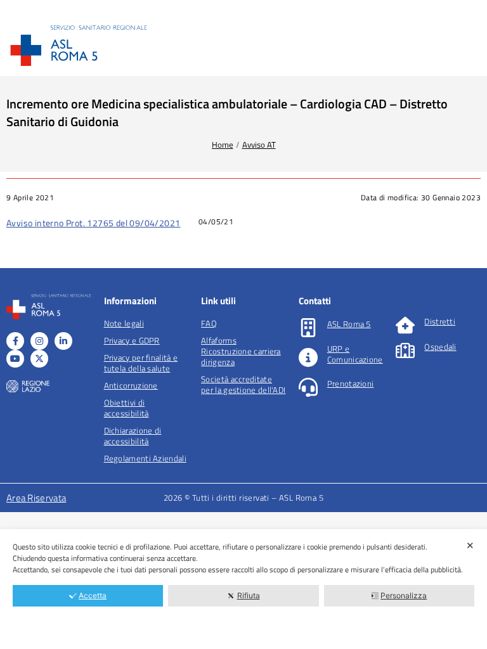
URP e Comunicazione (355, 354)
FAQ (209, 323)
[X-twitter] (39, 359)
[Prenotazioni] (308, 387)
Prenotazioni (350, 383)
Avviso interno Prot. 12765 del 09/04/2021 (93, 222)
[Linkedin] (63, 341)
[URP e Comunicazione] (308, 357)
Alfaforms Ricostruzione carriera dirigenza (241, 351)
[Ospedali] (405, 350)
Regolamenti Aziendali (145, 458)
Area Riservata (36, 498)
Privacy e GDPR (132, 340)
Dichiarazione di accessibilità (133, 435)
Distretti (439, 321)
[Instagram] (39, 341)
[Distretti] (405, 325)
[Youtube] (15, 359)
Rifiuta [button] (248, 595)
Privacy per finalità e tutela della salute (141, 363)
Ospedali (440, 346)
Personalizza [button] (403, 595)
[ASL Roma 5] (308, 327)
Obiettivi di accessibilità (126, 408)
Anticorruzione (131, 385)
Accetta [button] (93, 595)
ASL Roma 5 (349, 324)
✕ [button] (470, 545)
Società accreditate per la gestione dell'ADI (243, 384)
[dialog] (243, 589)
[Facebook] (15, 341)
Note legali (124, 323)
